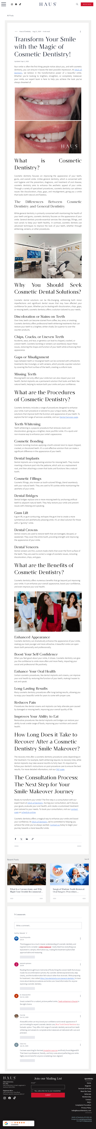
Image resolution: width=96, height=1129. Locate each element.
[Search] (77, 4)
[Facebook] (16, 4)
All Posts (10, 15)
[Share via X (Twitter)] (21, 839)
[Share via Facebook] (15, 839)
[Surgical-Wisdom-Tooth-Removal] (69, 874)
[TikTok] (20, 4)
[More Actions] (80, 938)
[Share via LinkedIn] (27, 839)
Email (33, 1083)
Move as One (88, 1121)
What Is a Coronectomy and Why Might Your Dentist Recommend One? (26, 890)
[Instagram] (12, 4)
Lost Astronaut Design (85, 1119)
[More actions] (80, 31)
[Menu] (3, 4)
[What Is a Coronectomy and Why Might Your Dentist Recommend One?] (26, 874)
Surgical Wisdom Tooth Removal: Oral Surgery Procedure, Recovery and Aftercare (69, 890)
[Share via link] (32, 839)
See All (87, 859)
